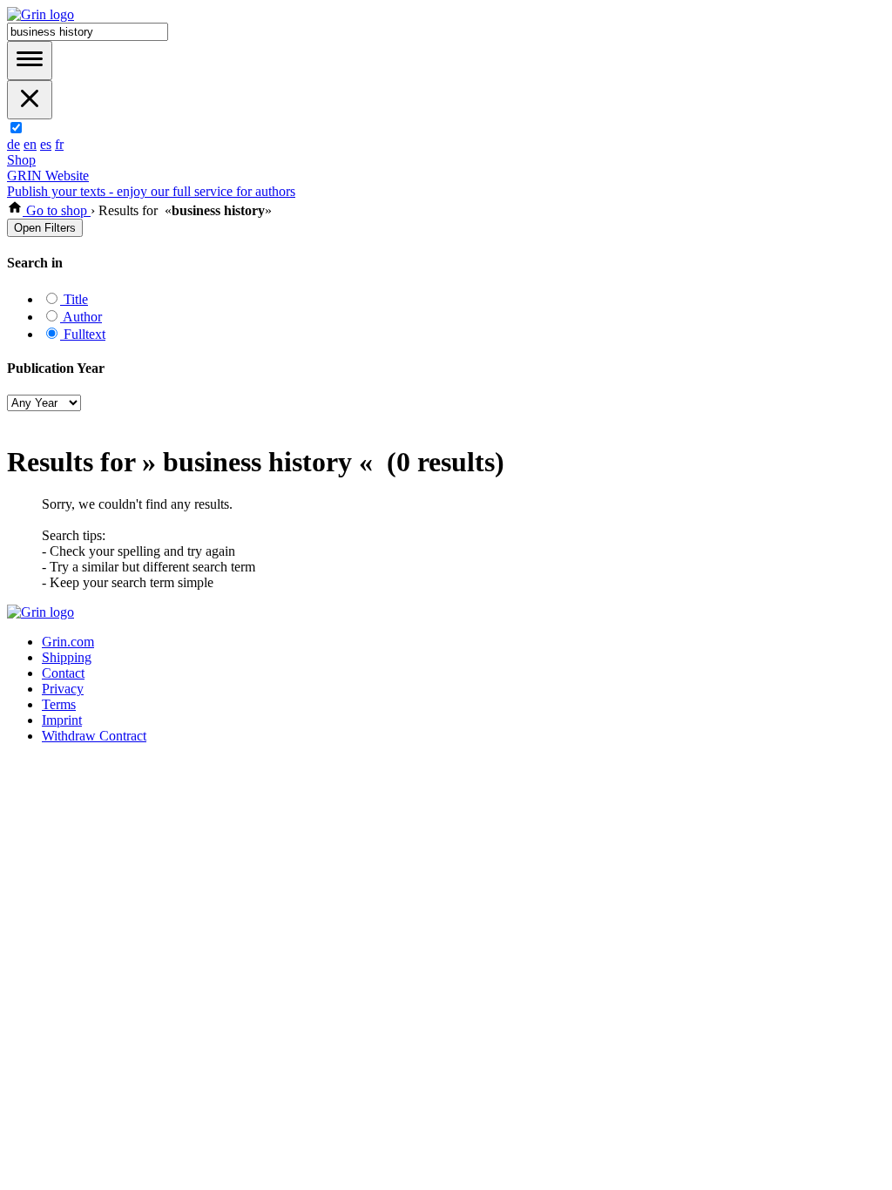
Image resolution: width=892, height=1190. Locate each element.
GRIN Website (48, 175)
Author (81, 316)
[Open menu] (29, 60)
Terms (59, 704)
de (13, 144)
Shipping (66, 657)
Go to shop (57, 210)
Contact (63, 673)
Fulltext (82, 334)
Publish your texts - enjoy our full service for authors (151, 191)
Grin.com (68, 641)
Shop (21, 159)
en (30, 144)
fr (59, 144)
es (45, 144)
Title (74, 299)
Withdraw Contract (94, 735)
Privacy (63, 688)
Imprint (62, 720)
